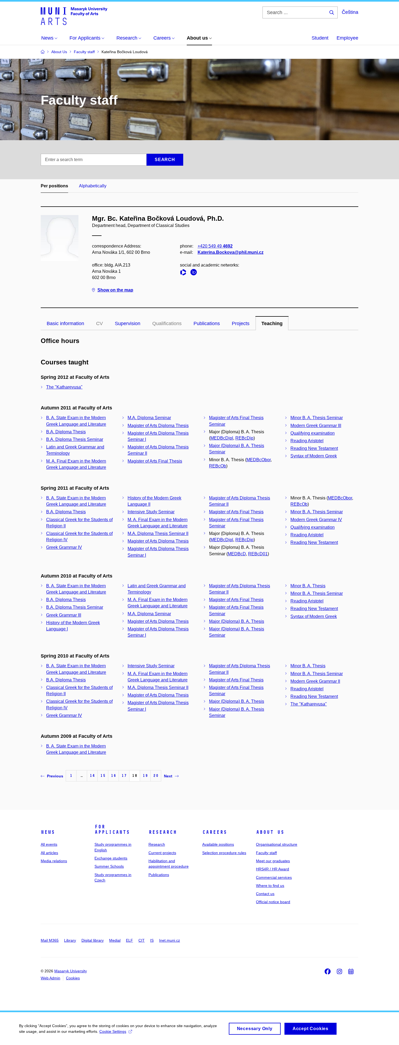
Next (168, 776)
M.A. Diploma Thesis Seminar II (158, 533)
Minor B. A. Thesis (307, 586)
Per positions (54, 186)
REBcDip (244, 438)
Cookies (73, 978)
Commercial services (274, 877)
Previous (55, 776)
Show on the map (115, 290)
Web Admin (50, 978)
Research (162, 832)
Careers (214, 832)
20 (156, 775)
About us (270, 832)
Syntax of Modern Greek (313, 456)
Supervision (127, 323)
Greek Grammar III (63, 615)
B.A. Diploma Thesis (66, 431)
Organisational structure (276, 844)
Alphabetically (92, 186)
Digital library (92, 940)
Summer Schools (109, 866)
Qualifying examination (312, 433)
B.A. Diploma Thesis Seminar (74, 439)
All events (49, 844)
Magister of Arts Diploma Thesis (158, 425)
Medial (115, 940)
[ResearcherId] (184, 273)
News (48, 832)
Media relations (54, 861)
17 (124, 775)
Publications (207, 323)
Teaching (272, 323)
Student (320, 38)
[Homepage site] (74, 16)
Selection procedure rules (224, 853)
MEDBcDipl (221, 438)
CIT (141, 940)
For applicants (112, 829)
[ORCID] (194, 273)
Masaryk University (70, 971)
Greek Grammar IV (64, 547)
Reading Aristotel (307, 440)
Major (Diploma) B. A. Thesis (236, 621)
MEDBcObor (258, 459)
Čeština (350, 12)
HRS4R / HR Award (272, 869)
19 (145, 775)
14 (92, 775)
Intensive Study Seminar (151, 511)
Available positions (218, 844)
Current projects (162, 853)
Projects (240, 323)
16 (113, 775)
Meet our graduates (273, 861)
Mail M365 (50, 940)
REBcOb (217, 466)
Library (70, 940)
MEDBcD (237, 554)
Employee (347, 38)
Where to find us (270, 885)
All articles (49, 853)
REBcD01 (258, 554)
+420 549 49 (215, 246)
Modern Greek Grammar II (315, 681)
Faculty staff (266, 853)
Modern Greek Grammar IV (316, 519)
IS (152, 940)
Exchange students (110, 858)
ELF (129, 940)
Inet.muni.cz (169, 940)
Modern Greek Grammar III (315, 425)
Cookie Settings (112, 1031)
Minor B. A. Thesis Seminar (316, 417)
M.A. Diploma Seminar (149, 417)
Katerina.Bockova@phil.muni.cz (231, 252)
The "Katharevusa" (64, 387)
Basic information (65, 323)
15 (103, 775)
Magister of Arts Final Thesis (155, 461)
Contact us (265, 894)
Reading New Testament (314, 448)
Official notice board (273, 902)
